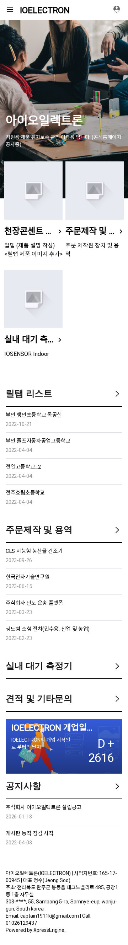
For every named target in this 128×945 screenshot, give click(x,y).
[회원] (119, 10)
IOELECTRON (45, 10)
